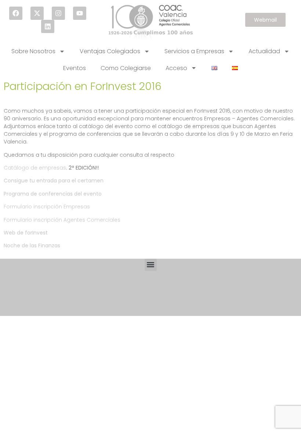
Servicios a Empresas (194, 51)
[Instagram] (58, 13)
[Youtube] (79, 13)
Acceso (176, 68)
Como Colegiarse (126, 68)
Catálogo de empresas (35, 167)
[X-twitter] (37, 13)
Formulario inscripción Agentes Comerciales (62, 219)
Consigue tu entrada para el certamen (54, 180)
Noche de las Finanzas (32, 245)
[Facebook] (15, 13)
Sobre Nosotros (33, 51)
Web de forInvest (26, 232)
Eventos (74, 68)
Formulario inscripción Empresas (47, 206)
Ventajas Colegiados (110, 51)
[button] (151, 265)
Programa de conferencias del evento (53, 193)
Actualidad (264, 51)
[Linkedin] (47, 26)
